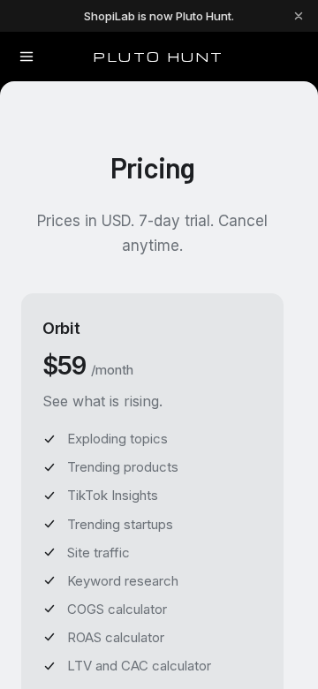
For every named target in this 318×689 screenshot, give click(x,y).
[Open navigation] (26, 56)
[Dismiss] (298, 16)
